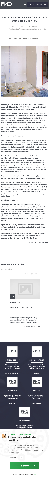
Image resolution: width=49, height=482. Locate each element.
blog (21, 26)
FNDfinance (33, 26)
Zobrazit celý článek (31, 326)
